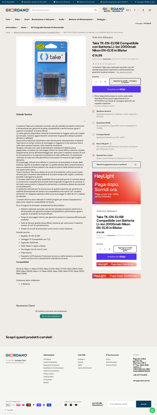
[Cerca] (96, 10)
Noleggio (81, 359)
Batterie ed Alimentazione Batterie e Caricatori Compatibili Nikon (37, 32)
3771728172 (147, 23)
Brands (46, 382)
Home (8, 32)
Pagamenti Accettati (51, 365)
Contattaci (47, 379)
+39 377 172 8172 (140, 375)
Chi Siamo (47, 359)
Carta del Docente (85, 368)
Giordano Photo (20, 360)
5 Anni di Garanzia (50, 362)
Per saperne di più (124, 72)
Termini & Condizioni (51, 371)
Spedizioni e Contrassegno (53, 368)
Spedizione (107, 59)
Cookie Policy (48, 376)
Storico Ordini (111, 365)
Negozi (80, 362)
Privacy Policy (48, 374)
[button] (143, 10)
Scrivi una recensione (51, 316)
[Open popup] (110, 144)
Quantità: (95, 77)
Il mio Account (111, 362)
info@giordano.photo (141, 381)
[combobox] (64, 10)
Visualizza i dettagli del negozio (105, 106)
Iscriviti (144, 404)
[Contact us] (152, 410)
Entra (108, 359)
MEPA (80, 365)
